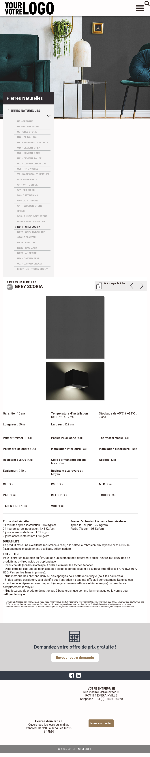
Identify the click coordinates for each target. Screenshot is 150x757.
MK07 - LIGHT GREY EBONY (32, 269)
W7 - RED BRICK (26, 190)
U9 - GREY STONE (27, 132)
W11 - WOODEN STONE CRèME (29, 208)
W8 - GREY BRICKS (27, 195)
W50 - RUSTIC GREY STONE (32, 216)
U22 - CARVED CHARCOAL (31, 163)
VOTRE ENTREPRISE (29, 8)
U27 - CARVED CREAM (29, 263)
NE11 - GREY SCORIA (28, 226)
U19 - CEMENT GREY (28, 147)
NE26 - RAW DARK (27, 247)
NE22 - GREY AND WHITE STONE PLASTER (31, 235)
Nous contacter (101, 723)
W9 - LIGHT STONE (27, 200)
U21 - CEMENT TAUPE (29, 158)
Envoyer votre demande (75, 657)
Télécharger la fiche (114, 283)
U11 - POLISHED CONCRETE (32, 142)
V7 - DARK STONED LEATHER (33, 174)
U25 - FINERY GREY (27, 169)
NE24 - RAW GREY (27, 242)
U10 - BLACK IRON (27, 137)
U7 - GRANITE (25, 121)
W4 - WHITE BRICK (27, 184)
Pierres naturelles (24, 110)
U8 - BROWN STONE (28, 126)
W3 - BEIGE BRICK (27, 179)
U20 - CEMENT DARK (28, 153)
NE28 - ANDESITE (26, 253)
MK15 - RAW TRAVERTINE (31, 221)
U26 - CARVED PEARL (29, 258)
